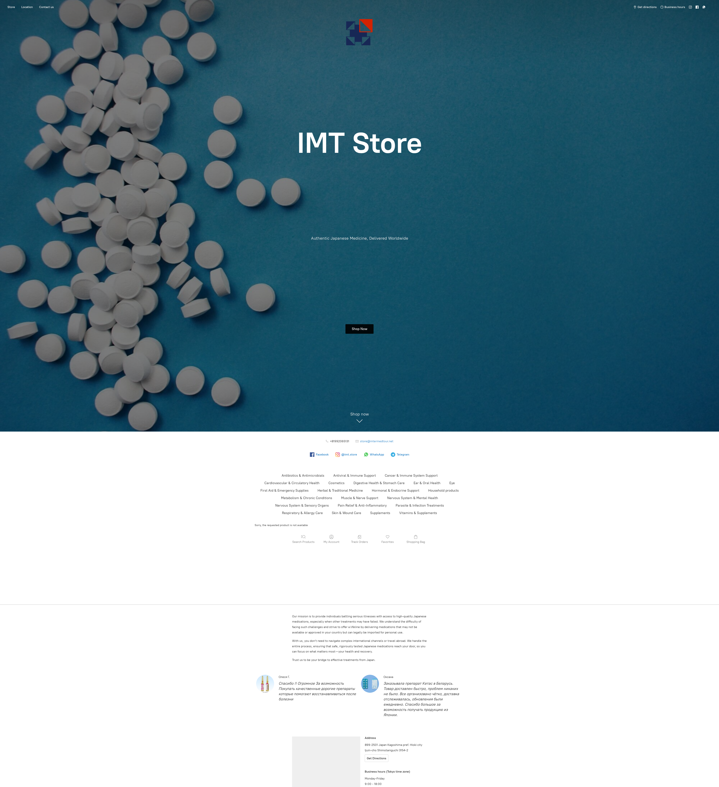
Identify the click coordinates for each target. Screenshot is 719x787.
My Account (331, 542)
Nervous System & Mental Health (412, 498)
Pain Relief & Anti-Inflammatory (362, 505)
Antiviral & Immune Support (354, 475)
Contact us (46, 7)
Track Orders (359, 542)
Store (11, 7)
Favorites (387, 542)
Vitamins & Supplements (418, 513)
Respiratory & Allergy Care (302, 513)
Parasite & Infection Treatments (420, 505)
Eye (452, 483)
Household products (443, 490)
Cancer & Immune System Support (411, 475)
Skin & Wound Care (346, 513)
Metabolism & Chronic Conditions (306, 498)
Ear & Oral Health (427, 483)
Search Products (303, 542)
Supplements (380, 513)
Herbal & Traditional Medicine (340, 490)
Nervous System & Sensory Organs (302, 505)
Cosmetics (336, 483)
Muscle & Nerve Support (359, 498)
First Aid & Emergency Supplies (284, 490)
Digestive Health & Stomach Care (379, 483)
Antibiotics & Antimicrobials (303, 475)
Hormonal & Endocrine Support (395, 490)
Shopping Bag (415, 542)
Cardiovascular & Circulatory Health (291, 483)
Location (27, 7)
